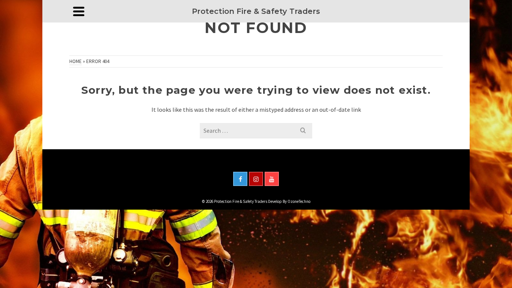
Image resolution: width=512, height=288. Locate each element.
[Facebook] (240, 179)
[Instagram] (256, 179)
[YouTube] (272, 179)
